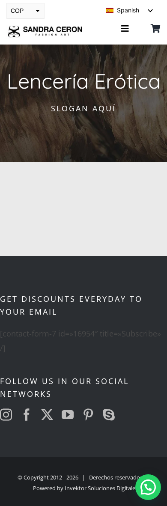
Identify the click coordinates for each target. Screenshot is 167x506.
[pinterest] (88, 415)
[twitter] (47, 415)
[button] (148, 487)
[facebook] (27, 415)
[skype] (109, 415)
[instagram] (6, 415)
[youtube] (68, 415)
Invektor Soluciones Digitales (101, 488)
